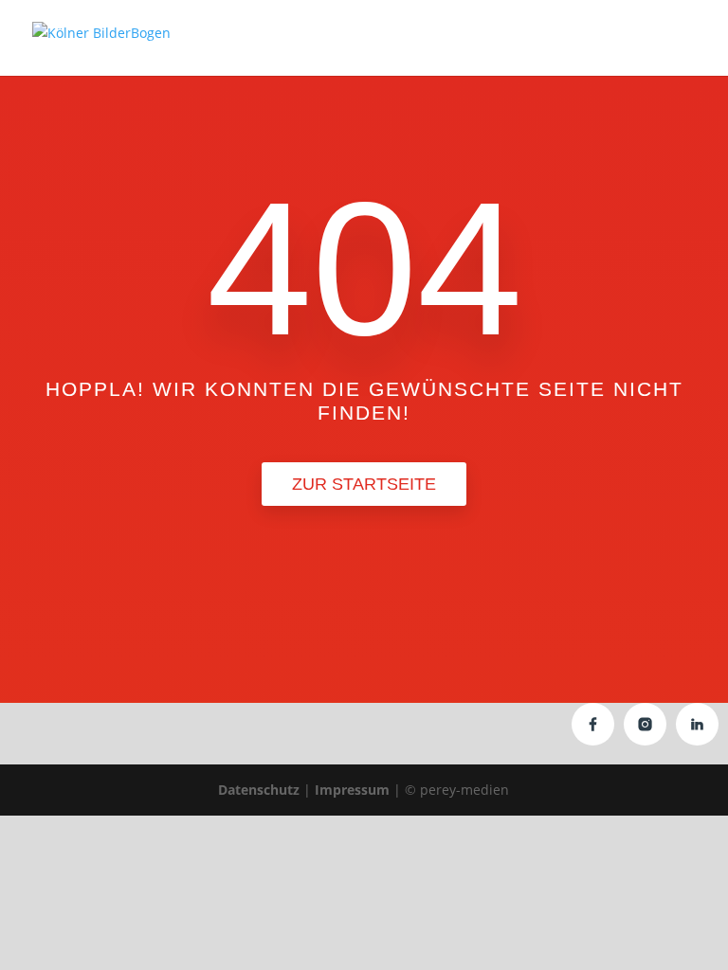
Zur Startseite (364, 484)
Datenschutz (259, 790)
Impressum (352, 790)
